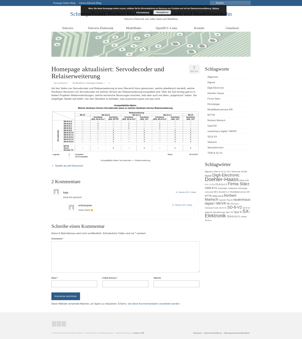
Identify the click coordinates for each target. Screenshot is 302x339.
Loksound (209, 192)
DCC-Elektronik (233, 172)
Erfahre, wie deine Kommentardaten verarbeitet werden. (149, 303)
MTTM (208, 196)
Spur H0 (229, 212)
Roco (236, 204)
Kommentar (57, 239)
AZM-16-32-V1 (220, 172)
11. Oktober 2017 (183, 192)
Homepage (242, 188)
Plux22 (230, 200)
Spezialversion (219, 212)
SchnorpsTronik (211, 208)
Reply (193, 192)
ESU (247, 180)
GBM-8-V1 (211, 188)
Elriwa (242, 180)
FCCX (212, 185)
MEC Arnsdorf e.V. (221, 192)
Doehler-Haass (222, 179)
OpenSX (222, 200)
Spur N (238, 212)
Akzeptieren (162, 12)
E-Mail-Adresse (109, 278)
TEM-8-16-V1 (233, 216)
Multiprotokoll (217, 196)
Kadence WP (139, 333)
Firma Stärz (238, 183)
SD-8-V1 (222, 208)
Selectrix (208, 212)
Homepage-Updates (94, 83)
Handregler (222, 188)
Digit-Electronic (226, 175)
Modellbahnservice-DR (240, 192)
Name (54, 278)
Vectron (208, 220)
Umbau (244, 217)
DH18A (244, 172)
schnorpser (62, 83)
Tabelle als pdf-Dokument (69, 165)
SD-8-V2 (234, 207)
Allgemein (209, 172)
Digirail (208, 175)
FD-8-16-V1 (221, 184)
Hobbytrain (232, 188)
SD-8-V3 (246, 208)
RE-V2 (230, 203)
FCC (207, 185)
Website (157, 278)
